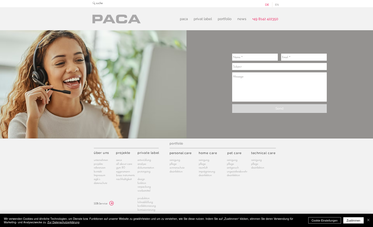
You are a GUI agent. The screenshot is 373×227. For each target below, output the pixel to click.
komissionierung (146, 209)
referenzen (99, 167)
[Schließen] (368, 220)
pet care (234, 153)
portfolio (176, 143)
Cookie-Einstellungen (325, 220)
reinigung (175, 160)
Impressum (99, 175)
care (213, 153)
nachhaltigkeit (124, 179)
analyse (142, 164)
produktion (144, 198)
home (204, 153)
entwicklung (144, 160)
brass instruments (125, 175)
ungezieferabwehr (237, 171)
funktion (142, 183)
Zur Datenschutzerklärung (63, 222)
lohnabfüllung (145, 202)
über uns (101, 153)
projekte (98, 164)
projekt (122, 153)
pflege (173, 164)
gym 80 (120, 167)
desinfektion (176, 171)
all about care (124, 164)
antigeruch (233, 167)
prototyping (144, 171)
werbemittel (144, 190)
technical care (263, 153)
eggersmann (123, 171)
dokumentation (146, 167)
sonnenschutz (177, 167)
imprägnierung (207, 171)
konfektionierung (147, 205)
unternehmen (101, 160)
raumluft (203, 167)
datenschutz (100, 183)
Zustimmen (353, 220)
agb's (97, 179)
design (141, 179)
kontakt (98, 171)
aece (119, 160)
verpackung (144, 186)
